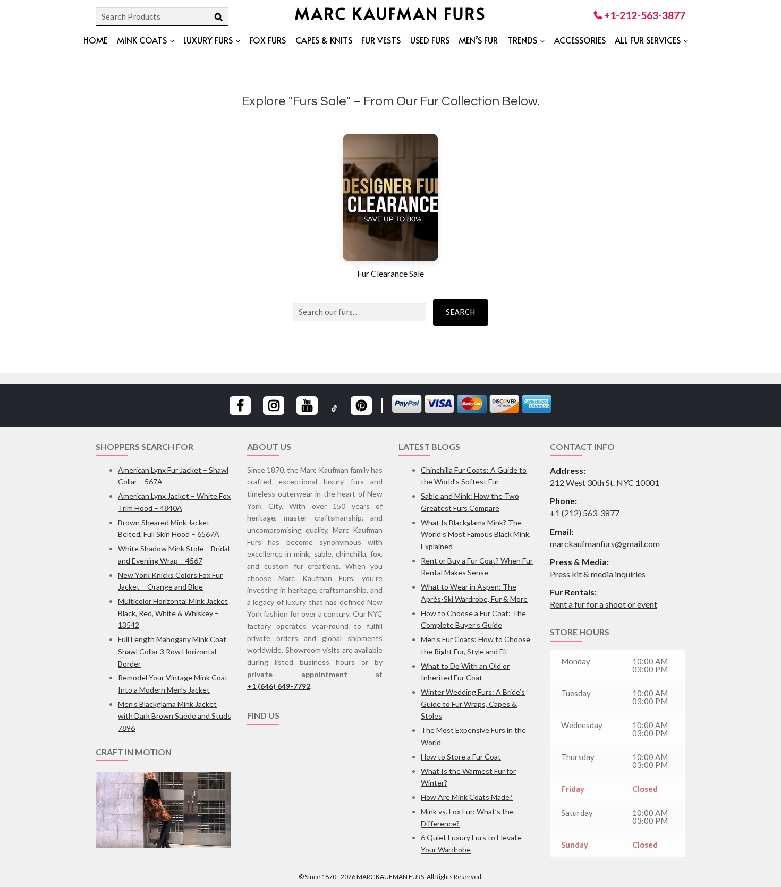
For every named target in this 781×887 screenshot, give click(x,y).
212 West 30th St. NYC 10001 (604, 482)
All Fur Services (648, 40)
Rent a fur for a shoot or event (603, 604)
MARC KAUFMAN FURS (390, 13)
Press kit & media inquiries (598, 574)
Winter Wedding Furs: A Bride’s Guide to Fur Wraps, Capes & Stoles (473, 703)
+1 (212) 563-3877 (584, 513)
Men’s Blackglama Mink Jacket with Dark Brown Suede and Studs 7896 (174, 716)
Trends (522, 40)
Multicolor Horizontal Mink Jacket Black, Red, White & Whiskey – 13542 (173, 612)
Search (461, 311)
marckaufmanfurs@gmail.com (605, 544)
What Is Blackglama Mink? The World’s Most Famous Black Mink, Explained (476, 534)
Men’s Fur (478, 40)
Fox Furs (268, 40)
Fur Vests (381, 40)
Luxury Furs (208, 40)
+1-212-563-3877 (643, 15)
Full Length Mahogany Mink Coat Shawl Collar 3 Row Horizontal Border (172, 651)
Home (95, 40)
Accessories (580, 40)
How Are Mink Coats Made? (467, 796)
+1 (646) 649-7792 (278, 685)
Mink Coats (142, 40)
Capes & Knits (323, 40)
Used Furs (429, 40)
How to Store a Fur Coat (461, 756)
